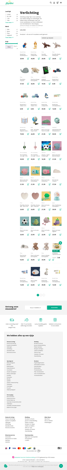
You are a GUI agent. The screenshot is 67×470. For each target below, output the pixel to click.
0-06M (8, 14)
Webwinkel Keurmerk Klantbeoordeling (25, 457)
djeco (8, 31)
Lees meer (23, 29)
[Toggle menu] (61, 2)
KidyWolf (9, 35)
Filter (9, 47)
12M (8, 18)
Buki (8, 29)
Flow (8, 33)
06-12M (9, 16)
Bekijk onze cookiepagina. (38, 466)
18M (8, 20)
